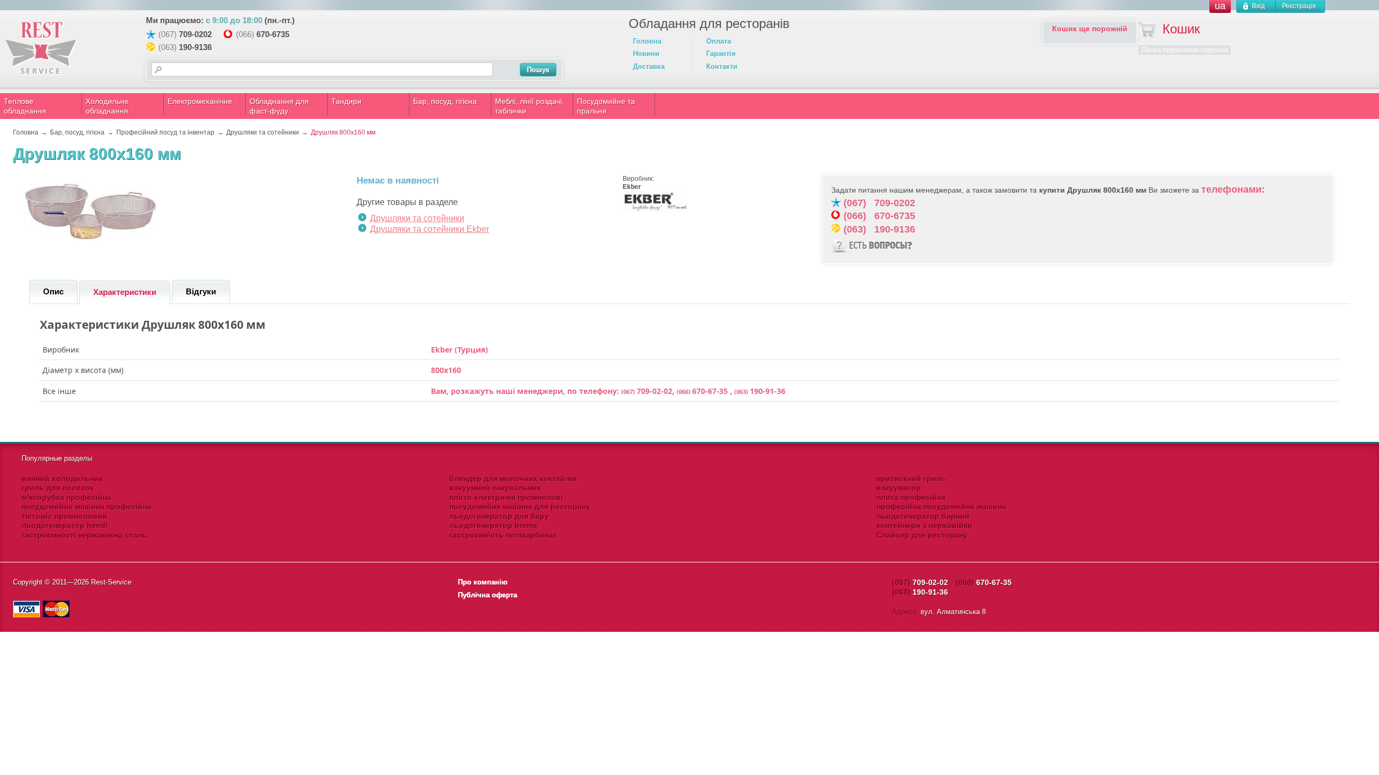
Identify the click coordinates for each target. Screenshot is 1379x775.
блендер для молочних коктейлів (513, 478)
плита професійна (910, 497)
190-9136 (195, 47)
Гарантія (721, 54)
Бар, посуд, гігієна (445, 101)
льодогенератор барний (923, 516)
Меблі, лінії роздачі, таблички (529, 106)
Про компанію (482, 582)
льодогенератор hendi (65, 525)
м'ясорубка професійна (66, 497)
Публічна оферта (487, 595)
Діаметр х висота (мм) (83, 370)
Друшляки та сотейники (417, 218)
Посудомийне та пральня (606, 106)
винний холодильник (62, 478)
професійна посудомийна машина (941, 506)
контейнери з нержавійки (924, 525)
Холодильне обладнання (107, 106)
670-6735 (272, 34)
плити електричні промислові (506, 497)
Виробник (61, 350)
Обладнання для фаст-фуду (279, 106)
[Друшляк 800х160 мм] (91, 240)
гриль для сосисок (58, 487)
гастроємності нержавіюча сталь (84, 535)
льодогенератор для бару (499, 516)
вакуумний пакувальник (495, 487)
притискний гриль (911, 478)
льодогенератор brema (493, 525)
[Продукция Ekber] (655, 210)
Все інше (59, 391)
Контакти (721, 66)
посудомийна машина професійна (86, 506)
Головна (647, 41)
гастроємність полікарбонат (503, 535)
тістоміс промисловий (64, 516)
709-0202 (195, 34)
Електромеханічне (200, 101)
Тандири (346, 101)
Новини (646, 54)
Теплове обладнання (25, 106)
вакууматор (898, 487)
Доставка (649, 66)
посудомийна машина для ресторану (519, 506)
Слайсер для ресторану (921, 535)
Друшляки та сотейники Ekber (429, 229)
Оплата (718, 41)
